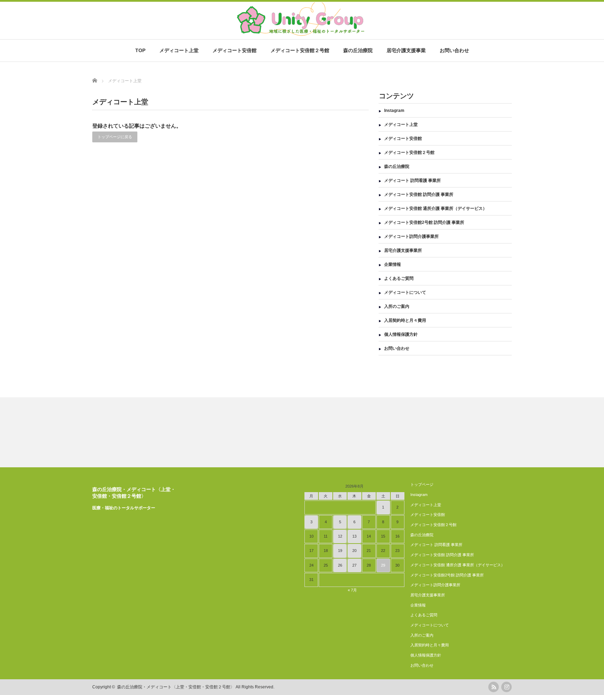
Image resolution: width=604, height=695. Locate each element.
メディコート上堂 (179, 50)
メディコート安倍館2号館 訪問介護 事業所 (424, 222)
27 (354, 565)
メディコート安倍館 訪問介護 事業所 (418, 194)
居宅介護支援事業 (406, 50)
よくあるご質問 (399, 278)
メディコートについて (405, 292)
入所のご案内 (396, 306)
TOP (140, 50)
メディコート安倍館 (235, 50)
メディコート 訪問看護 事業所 (412, 180)
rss (493, 687)
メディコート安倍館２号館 (300, 50)
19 (340, 550)
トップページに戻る (115, 137)
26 (340, 565)
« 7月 (352, 590)
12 (340, 536)
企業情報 (392, 264)
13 (354, 536)
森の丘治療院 (358, 50)
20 (354, 550)
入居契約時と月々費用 (405, 320)
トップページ (421, 484)
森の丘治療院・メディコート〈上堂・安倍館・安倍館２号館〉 (176, 687)
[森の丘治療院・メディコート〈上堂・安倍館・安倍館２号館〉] (299, 34)
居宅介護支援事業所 (403, 250)
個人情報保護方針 (401, 334)
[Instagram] (506, 687)
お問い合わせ (454, 50)
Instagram (394, 110)
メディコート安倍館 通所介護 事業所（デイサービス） (435, 208)
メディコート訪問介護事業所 (411, 236)
